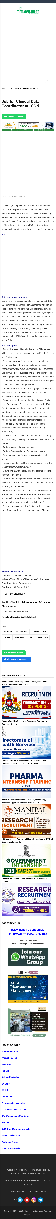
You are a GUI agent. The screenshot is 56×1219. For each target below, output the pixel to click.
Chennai (7, 637)
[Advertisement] (28, 46)
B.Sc (44, 632)
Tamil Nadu (19, 637)
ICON (30, 637)
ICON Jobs (15, 602)
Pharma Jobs (21, 632)
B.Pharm (35, 632)
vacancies (8, 632)
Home (4, 89)
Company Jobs (42, 637)
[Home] (28, 11)
